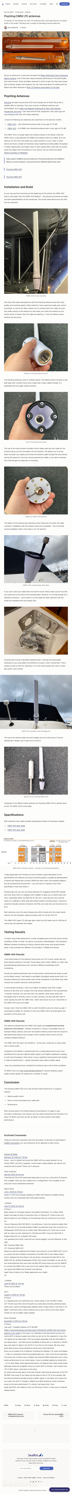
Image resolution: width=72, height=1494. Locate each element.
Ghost (40, 1490)
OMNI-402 (12, 128)
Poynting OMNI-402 (14, 177)
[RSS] (41, 1481)
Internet (27, 12)
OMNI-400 (12, 124)
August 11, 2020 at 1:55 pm (14, 1295)
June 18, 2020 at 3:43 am (14, 1283)
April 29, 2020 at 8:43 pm (14, 1174)
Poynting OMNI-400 (14, 169)
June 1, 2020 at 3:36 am (13, 1192)
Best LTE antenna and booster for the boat (43, 87)
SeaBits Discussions (12, 1143)
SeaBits (26, 1490)
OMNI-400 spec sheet (16, 826)
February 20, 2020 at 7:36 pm (15, 1157)
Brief (45, 1490)
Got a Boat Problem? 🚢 (59, 1489)
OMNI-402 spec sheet (16, 830)
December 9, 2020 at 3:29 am (15, 1321)
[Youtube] (36, 1481)
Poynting (7, 102)
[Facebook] (31, 1481)
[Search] (57, 4)
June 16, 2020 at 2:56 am (14, 1206)
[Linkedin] (33, 1481)
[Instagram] (38, 1481)
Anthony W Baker (11, 1154)
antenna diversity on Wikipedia (16, 153)
